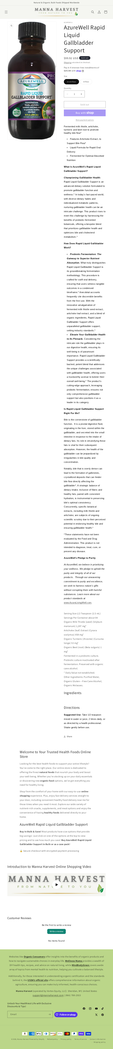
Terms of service (80, 1039)
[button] (6, 12)
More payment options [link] (85, 120)
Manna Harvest (23, 1039)
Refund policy (52, 1039)
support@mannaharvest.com (48, 995)
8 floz (87, 82)
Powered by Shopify (36, 1039)
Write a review (56, 931)
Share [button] (69, 736)
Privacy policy (66, 1039)
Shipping (67, 62)
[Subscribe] (49, 1014)
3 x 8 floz (73, 82)
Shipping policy (100, 1042)
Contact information (98, 1039)
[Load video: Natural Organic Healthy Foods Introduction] (56, 884)
